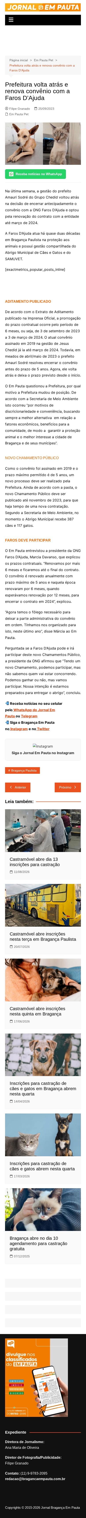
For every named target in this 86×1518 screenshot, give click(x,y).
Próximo (65, 787)
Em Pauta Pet (18, 114)
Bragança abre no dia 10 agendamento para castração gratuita (38, 1243)
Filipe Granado (19, 108)
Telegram (29, 716)
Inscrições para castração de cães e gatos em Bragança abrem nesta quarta (43, 1088)
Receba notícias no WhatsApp (39, 174)
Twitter (43, 729)
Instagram (18, 729)
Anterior (20, 787)
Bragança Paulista (24, 770)
